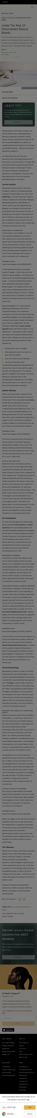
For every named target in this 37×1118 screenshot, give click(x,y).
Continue (30, 1114)
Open (29, 1107)
